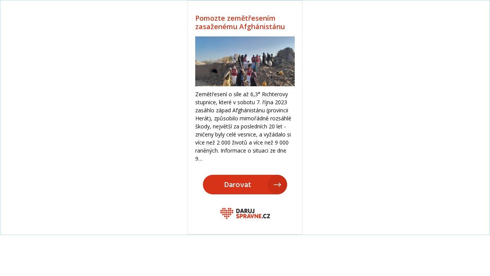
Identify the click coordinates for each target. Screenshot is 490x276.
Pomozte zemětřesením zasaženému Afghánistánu (240, 22)
